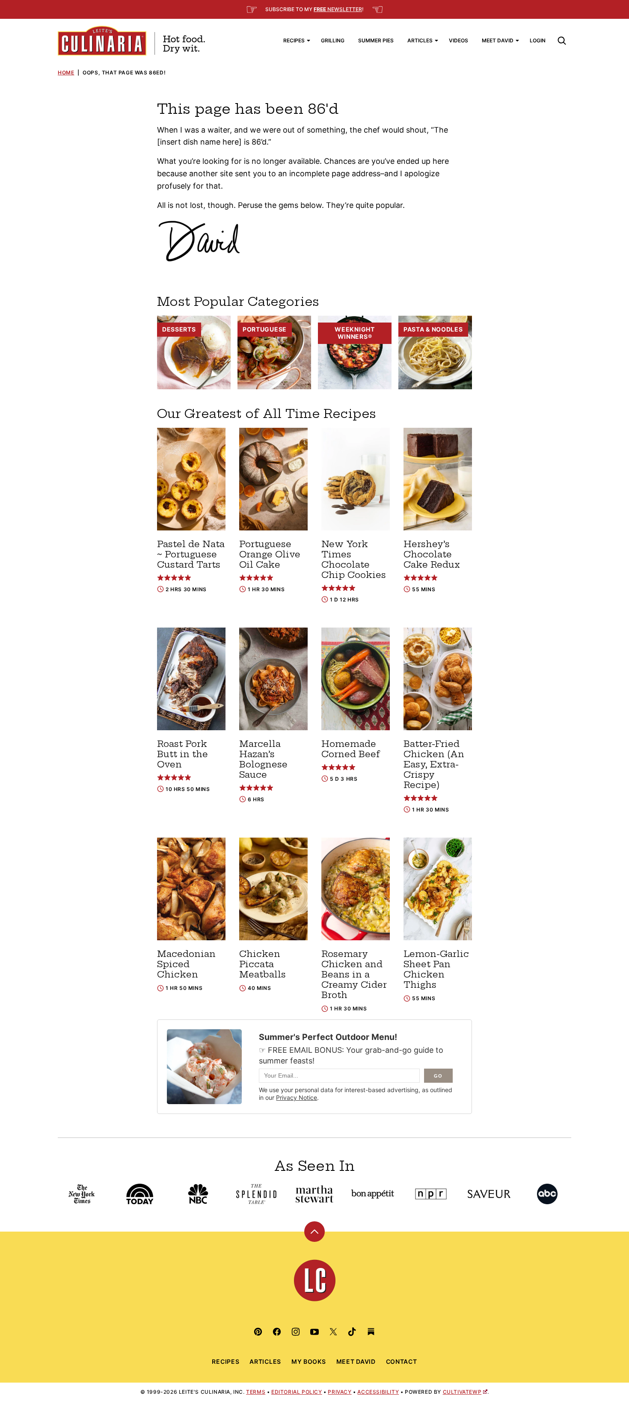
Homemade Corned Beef (350, 748)
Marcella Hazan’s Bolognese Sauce (263, 759)
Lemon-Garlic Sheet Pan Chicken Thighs (436, 969)
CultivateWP (462, 1392)
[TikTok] (352, 1331)
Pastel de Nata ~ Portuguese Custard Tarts (191, 554)
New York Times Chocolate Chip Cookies (353, 559)
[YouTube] (314, 1331)
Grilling (332, 40)
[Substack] (371, 1331)
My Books (308, 1361)
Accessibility (378, 1392)
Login (538, 40)
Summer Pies (376, 40)
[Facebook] (276, 1331)
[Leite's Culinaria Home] (131, 41)
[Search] (561, 40)
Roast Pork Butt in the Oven (182, 754)
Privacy (339, 1392)
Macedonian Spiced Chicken (186, 964)
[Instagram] (295, 1331)
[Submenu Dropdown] (308, 40)
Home (66, 72)
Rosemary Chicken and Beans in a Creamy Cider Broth (354, 974)
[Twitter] (333, 1331)
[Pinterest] (258, 1331)
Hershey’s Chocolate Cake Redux (432, 554)
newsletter (338, 9)
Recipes (294, 40)
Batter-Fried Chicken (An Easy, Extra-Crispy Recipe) (434, 764)
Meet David (497, 40)
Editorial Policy (296, 1392)
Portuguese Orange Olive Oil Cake (269, 554)
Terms (255, 1392)
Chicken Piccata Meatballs (262, 964)
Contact (401, 1361)
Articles (420, 40)
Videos (458, 40)
